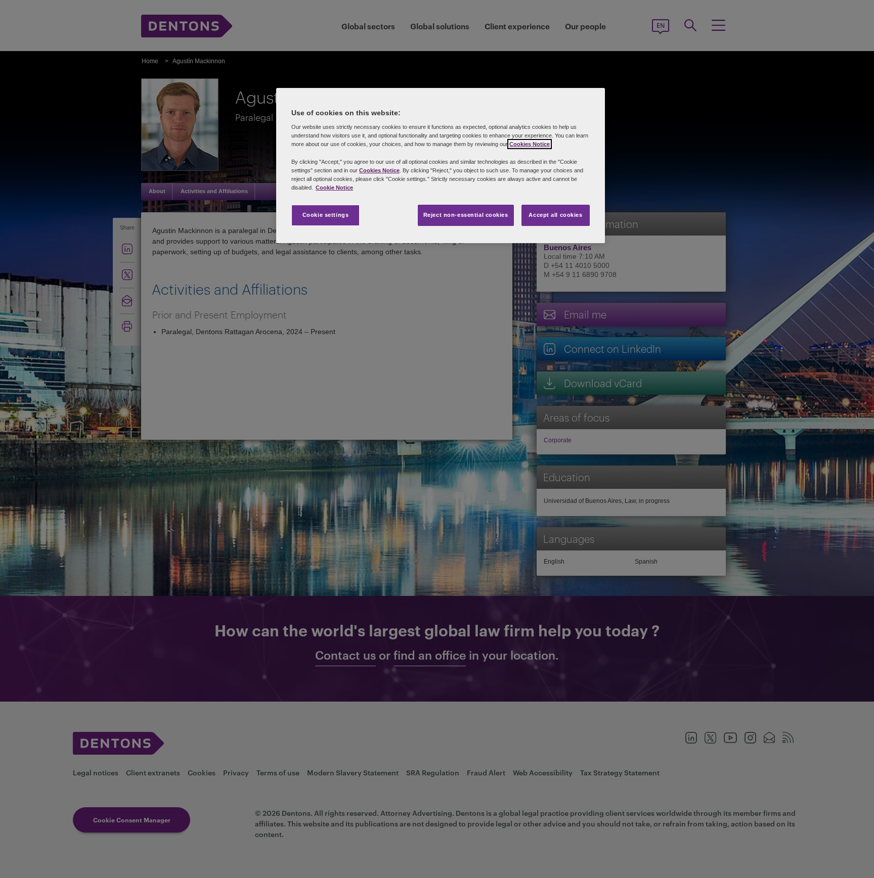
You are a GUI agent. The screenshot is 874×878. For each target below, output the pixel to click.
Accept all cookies (555, 215)
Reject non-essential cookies (465, 215)
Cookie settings (325, 215)
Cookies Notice (529, 144)
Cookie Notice (334, 187)
